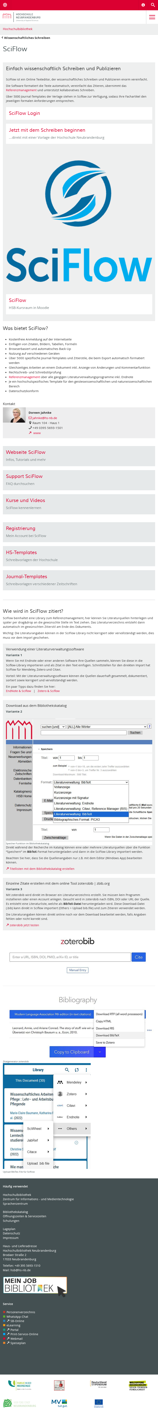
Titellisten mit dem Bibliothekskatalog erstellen (42, 869)
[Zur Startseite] (73, 17)
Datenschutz (11, 1233)
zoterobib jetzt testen (24, 925)
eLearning (13, 1325)
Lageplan (9, 1229)
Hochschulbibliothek (18, 29)
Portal (14, 1330)
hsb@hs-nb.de (20, 1270)
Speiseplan (18, 1343)
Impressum (11, 1238)
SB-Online (17, 1321)
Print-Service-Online (24, 1334)
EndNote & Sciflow (18, 691)
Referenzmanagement (21, 90)
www (37, 433)
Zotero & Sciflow (49, 691)
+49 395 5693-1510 (27, 1266)
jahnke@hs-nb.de (45, 418)
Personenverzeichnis (21, 1312)
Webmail (16, 1339)
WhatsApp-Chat (17, 1317)
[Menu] (152, 17)
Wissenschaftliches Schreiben (27, 38)
